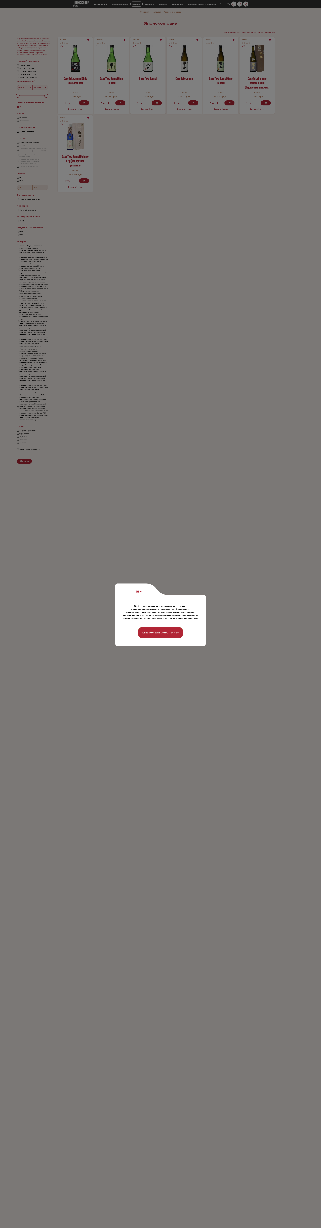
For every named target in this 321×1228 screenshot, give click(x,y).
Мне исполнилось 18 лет (160, 632)
